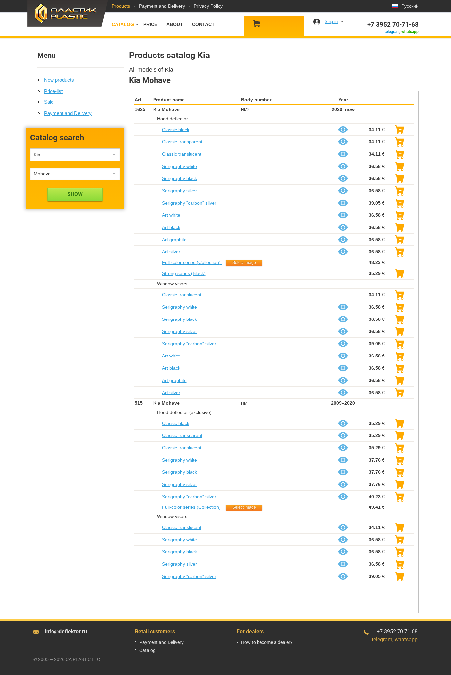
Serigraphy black (179, 178)
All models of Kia (151, 69)
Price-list (53, 91)
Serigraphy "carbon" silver (189, 203)
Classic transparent (182, 141)
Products (121, 6)
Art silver (171, 251)
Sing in (331, 21)
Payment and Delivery (162, 6)
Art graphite (174, 239)
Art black (171, 227)
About (174, 24)
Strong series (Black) (184, 273)
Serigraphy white (179, 166)
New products (59, 80)
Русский (410, 6)
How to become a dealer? (267, 642)
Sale (48, 102)
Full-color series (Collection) (192, 262)
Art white (171, 215)
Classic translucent (181, 154)
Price (150, 24)
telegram (391, 31)
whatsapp (410, 31)
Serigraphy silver (179, 190)
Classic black (175, 129)
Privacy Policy (208, 6)
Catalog (123, 24)
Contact (203, 24)
